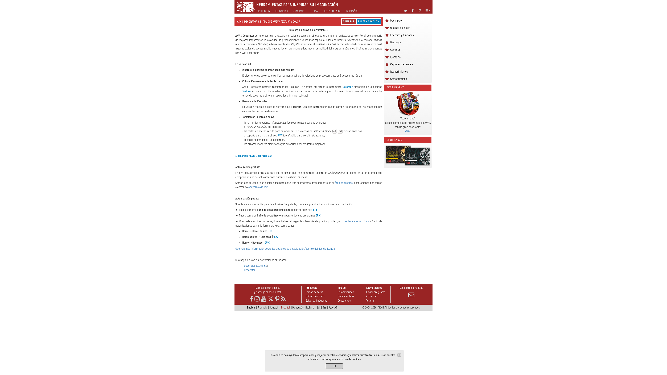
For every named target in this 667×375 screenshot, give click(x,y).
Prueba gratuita (368, 21)
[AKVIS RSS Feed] (283, 299)
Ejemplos (395, 57)
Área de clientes (344, 183)
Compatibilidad (346, 292)
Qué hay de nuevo (400, 28)
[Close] (399, 355)
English (251, 307)
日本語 (321, 307)
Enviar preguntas (375, 292)
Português (298, 307)
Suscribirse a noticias (411, 288)
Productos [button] (263, 11)
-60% (407, 131)
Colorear (348, 87)
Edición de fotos (314, 292)
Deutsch (273, 307)
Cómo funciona (398, 79)
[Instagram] (257, 299)
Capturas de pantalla (401, 64)
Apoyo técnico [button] (332, 11)
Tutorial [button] (314, 11)
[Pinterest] (277, 299)
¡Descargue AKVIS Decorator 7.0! (253, 156)
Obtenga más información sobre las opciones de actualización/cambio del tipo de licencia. (285, 249)
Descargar (281, 11)
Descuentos (344, 300)
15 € (275, 237)
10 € (272, 231)
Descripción (396, 20)
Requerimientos (399, 71)
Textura (246, 91)
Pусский (332, 307)
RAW (280, 135)
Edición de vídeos (315, 296)
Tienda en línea (346, 296)
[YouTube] (263, 299)
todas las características (355, 221)
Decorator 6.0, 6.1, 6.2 (255, 266)
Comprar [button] (298, 11)
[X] (271, 299)
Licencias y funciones (402, 35)
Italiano (310, 307)
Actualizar (371, 296)
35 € (318, 215)
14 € (315, 210)
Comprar (349, 21)
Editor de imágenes (316, 300)
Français (262, 307)
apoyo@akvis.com (258, 187)
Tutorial (370, 300)
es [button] (426, 10)
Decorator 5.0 (251, 270)
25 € (267, 242)
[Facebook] (251, 299)
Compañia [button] (351, 11)
